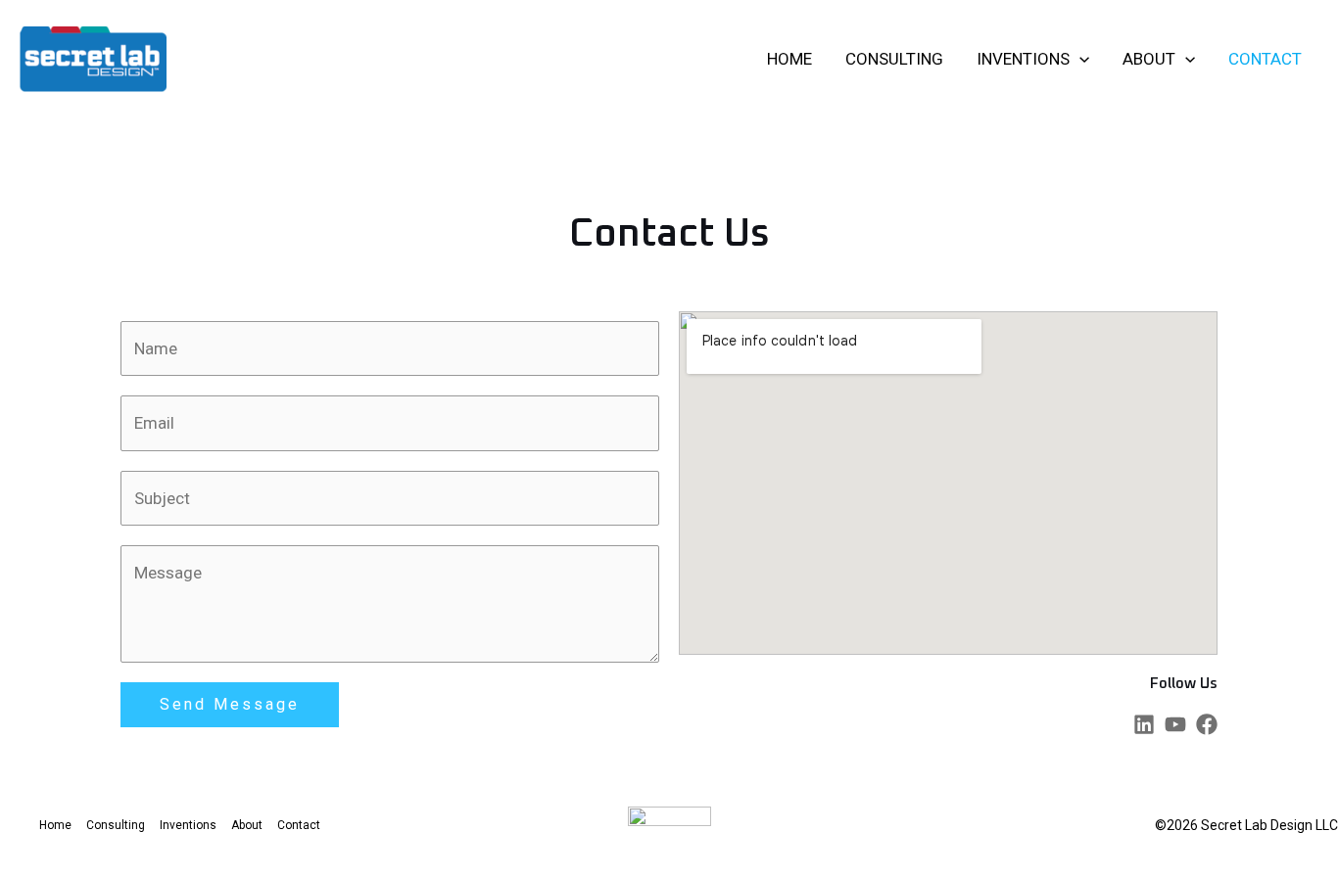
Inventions (1023, 59)
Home (789, 59)
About (1149, 59)
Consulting (894, 59)
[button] (1079, 59)
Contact (1265, 59)
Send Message (230, 704)
